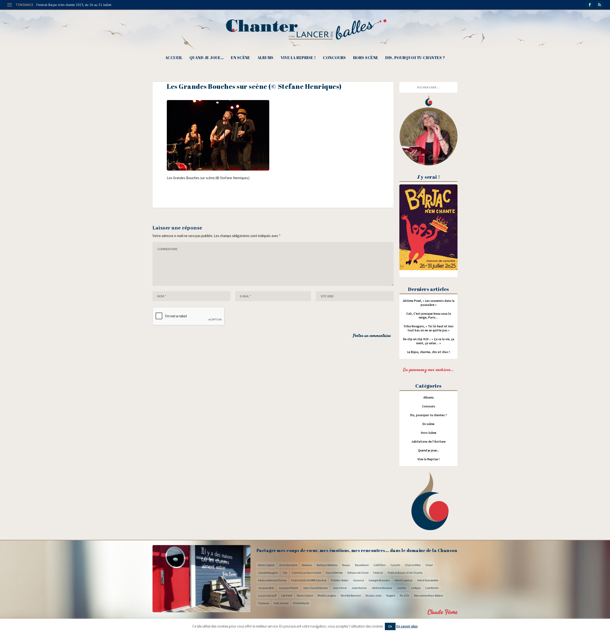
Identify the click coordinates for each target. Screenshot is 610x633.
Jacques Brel (266, 588)
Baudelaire (362, 565)
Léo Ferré (286, 595)
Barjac (346, 565)
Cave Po (395, 565)
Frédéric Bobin (339, 580)
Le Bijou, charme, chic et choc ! (428, 352)
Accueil (173, 58)
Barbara (307, 565)
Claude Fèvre (443, 612)
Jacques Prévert (288, 588)
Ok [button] (390, 626)
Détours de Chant (358, 572)
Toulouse (263, 603)
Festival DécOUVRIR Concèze (308, 580)
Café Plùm (379, 565)
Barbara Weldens (327, 565)
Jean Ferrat (340, 588)
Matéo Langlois (327, 595)
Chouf (428, 565)
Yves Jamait (281, 603)
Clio (285, 572)
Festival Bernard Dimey (272, 580)
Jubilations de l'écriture (428, 442)
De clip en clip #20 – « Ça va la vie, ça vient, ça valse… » (428, 341)
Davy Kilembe (334, 572)
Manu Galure (305, 595)
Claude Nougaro (268, 572)
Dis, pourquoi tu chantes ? (415, 58)
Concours (334, 58)
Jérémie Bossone (381, 588)
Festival (378, 572)
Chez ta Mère (413, 565)
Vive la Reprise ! (298, 58)
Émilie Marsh (301, 603)
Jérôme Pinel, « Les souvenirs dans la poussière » (428, 303)
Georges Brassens (379, 580)
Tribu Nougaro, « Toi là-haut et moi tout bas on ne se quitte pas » (428, 328)
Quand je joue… (206, 58)
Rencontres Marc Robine (428, 595)
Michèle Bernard (351, 595)
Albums (265, 58)
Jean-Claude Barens (315, 588)
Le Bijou (416, 588)
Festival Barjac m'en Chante (405, 572)
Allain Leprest (266, 565)
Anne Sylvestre (288, 565)
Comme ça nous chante (306, 572)
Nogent (390, 595)
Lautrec (401, 588)
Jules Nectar (359, 588)
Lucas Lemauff (267, 595)
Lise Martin (432, 588)
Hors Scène (365, 58)
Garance (358, 580)
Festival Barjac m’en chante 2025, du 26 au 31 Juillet (73, 5)
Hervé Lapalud (403, 580)
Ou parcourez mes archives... (428, 370)
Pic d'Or (404, 595)
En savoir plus (407, 626)
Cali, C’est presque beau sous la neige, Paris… (428, 316)
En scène (240, 58)
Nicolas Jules (373, 595)
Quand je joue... (428, 450)
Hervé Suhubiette (427, 580)
